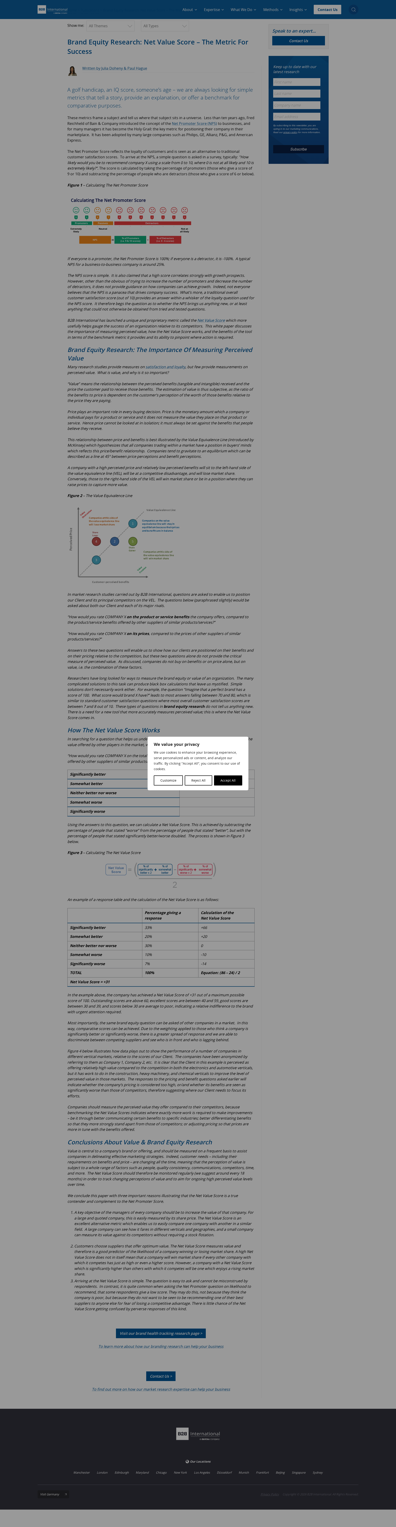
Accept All (228, 780)
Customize (168, 780)
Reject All (198, 780)
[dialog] (198, 763)
